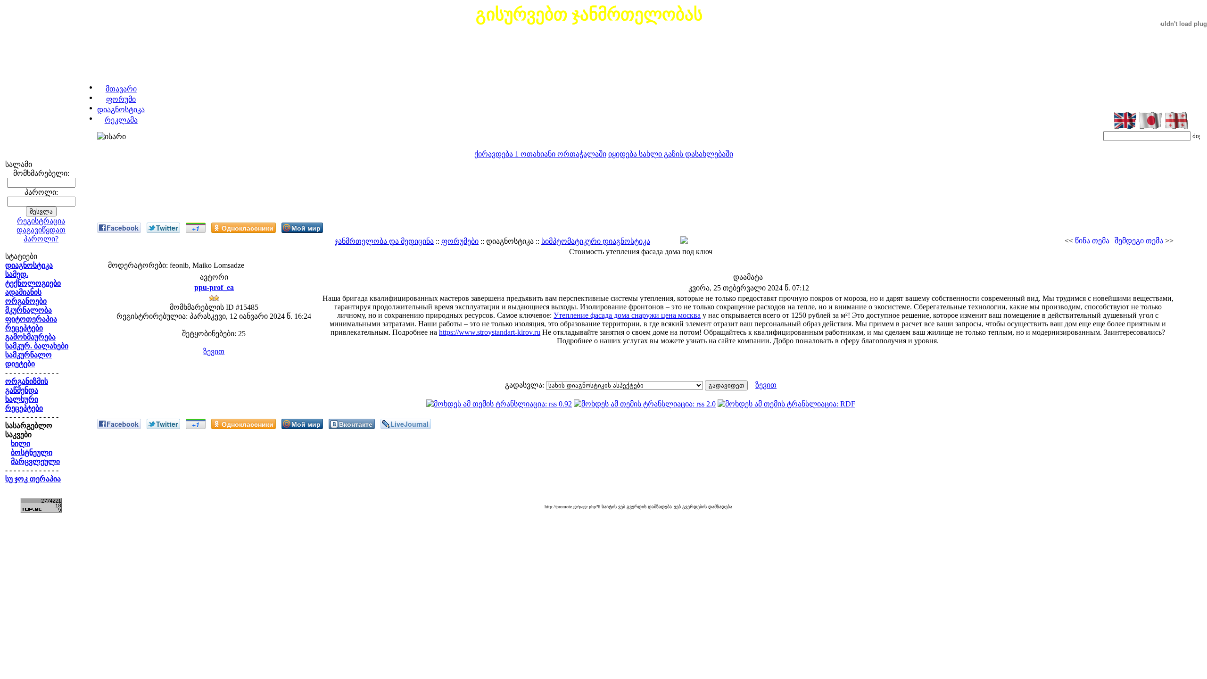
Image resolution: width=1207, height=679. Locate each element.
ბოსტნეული (31, 452)
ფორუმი (121, 99)
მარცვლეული (35, 461)
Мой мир (306, 227)
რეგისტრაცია (41, 221)
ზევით (213, 352)
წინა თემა (1092, 241)
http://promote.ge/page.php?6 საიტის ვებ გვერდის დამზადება (608, 506)
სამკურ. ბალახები (36, 346)
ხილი (20, 443)
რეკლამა (121, 120)
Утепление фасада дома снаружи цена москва (627, 315)
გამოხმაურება (30, 337)
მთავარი (121, 89)
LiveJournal (409, 424)
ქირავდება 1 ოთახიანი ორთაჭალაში (540, 154)
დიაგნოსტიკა (121, 110)
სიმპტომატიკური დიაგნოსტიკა (595, 241)
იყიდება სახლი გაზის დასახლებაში (670, 154)
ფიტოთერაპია (31, 319)
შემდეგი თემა (1139, 241)
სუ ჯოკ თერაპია (33, 479)
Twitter (167, 227)
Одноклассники (247, 227)
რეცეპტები (24, 328)
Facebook (123, 227)
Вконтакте (355, 424)
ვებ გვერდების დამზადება (704, 506)
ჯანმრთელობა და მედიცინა (384, 241)
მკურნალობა (28, 310)
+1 (195, 228)
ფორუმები (460, 241)
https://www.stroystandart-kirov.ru (489, 332)
